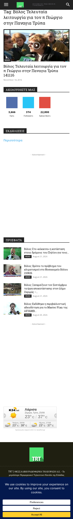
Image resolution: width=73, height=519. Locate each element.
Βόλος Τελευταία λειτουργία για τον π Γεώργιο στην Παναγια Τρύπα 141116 (35, 71)
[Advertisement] (36, 193)
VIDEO (7, 60)
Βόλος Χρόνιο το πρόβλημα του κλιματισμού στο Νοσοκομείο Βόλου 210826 (46, 269)
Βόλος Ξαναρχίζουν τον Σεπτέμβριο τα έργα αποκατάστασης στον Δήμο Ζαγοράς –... (45, 288)
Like (12, 98)
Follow (28, 98)
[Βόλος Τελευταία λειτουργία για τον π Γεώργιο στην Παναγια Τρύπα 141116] (36, 45)
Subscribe (44, 98)
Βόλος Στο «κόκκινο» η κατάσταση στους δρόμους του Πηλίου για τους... (46, 250)
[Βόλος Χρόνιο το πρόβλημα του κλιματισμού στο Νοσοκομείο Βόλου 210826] (12, 270)
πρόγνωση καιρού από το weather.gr (30, 430)
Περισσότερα (13, 140)
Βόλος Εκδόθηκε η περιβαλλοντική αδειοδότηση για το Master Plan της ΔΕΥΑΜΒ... (46, 307)
